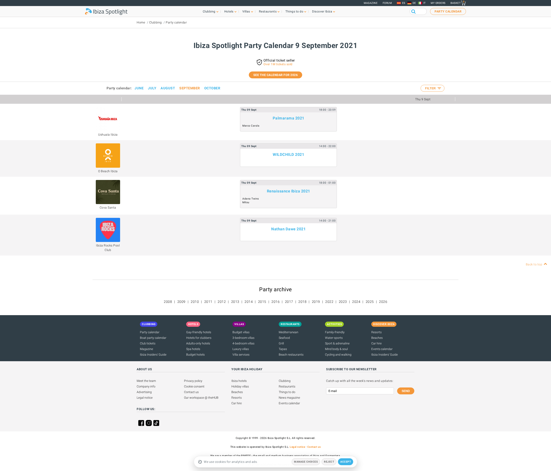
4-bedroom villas (243, 343)
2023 (343, 302)
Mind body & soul (336, 349)
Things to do (287, 392)
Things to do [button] (294, 11)
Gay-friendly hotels (198, 332)
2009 (181, 302)
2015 (262, 302)
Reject (329, 461)
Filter (430, 88)
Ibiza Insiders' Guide (153, 354)
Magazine (371, 3)
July (152, 88)
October (212, 88)
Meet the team (146, 381)
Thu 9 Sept (422, 99)
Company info (146, 386)
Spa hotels (193, 349)
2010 (195, 302)
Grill (281, 343)
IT (424, 3)
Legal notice (145, 397)
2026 (383, 302)
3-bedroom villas (243, 337)
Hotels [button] (229, 11)
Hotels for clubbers (198, 337)
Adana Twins (250, 198)
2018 (302, 302)
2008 (168, 302)
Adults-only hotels (198, 343)
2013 (235, 302)
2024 (356, 302)
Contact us (191, 392)
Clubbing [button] (209, 11)
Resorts (376, 332)
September (189, 88)
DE (414, 3)
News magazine (289, 397)
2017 (289, 302)
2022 (329, 302)
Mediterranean (288, 332)
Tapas (283, 349)
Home (141, 22)
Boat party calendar (153, 337)
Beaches (377, 337)
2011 (208, 302)
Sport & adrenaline (337, 343)
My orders (438, 3)
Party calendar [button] (448, 11)
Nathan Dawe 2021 (288, 229)
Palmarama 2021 (288, 118)
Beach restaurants (291, 354)
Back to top (534, 264)
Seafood (284, 337)
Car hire (376, 343)
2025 (370, 302)
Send (406, 391)
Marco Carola (250, 125)
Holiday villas (240, 386)
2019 (316, 302)
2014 (249, 302)
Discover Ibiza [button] (322, 11)
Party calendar (176, 22)
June (139, 88)
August (168, 88)
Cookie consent (194, 386)
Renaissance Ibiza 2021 (288, 191)
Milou (245, 202)
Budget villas (240, 332)
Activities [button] (334, 324)
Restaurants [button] (268, 11)
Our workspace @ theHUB (201, 397)
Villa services (240, 354)
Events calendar (382, 349)
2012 (222, 302)
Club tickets (147, 343)
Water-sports (334, 337)
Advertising (144, 392)
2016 (275, 302)
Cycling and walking (338, 354)
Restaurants (287, 386)
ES (403, 3)
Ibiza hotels (239, 381)
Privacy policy (193, 381)
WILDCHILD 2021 (288, 154)
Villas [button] (246, 11)
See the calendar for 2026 (275, 75)
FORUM (387, 3)
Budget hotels (195, 354)
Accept (345, 461)
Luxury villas (240, 349)
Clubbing (155, 22)
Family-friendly (335, 332)
